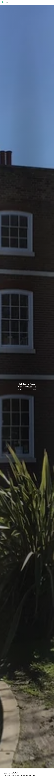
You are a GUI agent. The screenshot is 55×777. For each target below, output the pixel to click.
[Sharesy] (5, 2)
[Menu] (51, 2)
